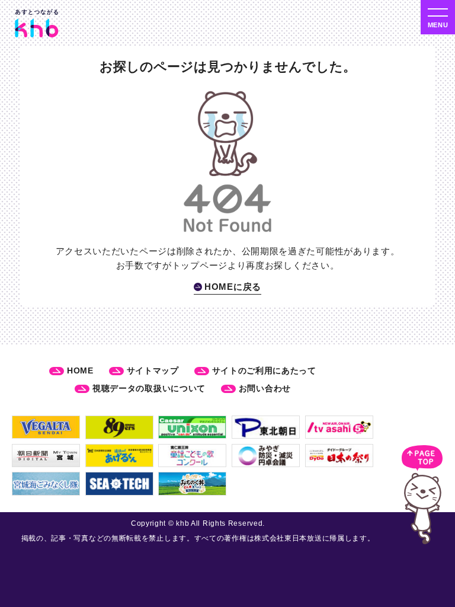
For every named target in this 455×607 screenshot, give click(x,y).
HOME (80, 370)
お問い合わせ (265, 388)
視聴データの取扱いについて (149, 388)
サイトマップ (153, 370)
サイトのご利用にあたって (264, 370)
